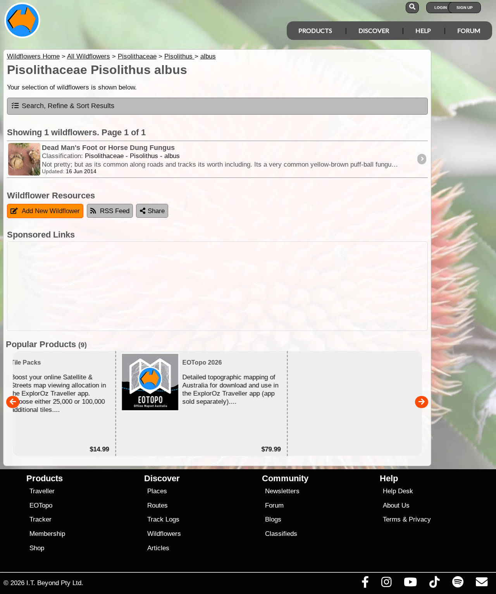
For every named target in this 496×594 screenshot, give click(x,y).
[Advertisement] (217, 286)
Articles (158, 548)
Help (423, 30)
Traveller (42, 491)
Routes (157, 505)
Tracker (40, 519)
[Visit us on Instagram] (386, 584)
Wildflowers (164, 533)
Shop (36, 548)
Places (157, 491)
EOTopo (40, 505)
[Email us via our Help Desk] (481, 584)
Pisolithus (179, 56)
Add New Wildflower (51, 211)
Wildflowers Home (33, 56)
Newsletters (282, 491)
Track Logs (163, 519)
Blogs (273, 519)
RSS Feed (114, 211)
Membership (47, 533)
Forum (468, 30)
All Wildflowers (88, 56)
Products (315, 30)
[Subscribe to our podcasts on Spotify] (457, 584)
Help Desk (398, 491)
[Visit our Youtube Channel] (410, 584)
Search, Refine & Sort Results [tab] (68, 106)
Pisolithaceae (137, 56)
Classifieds (281, 533)
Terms (392, 519)
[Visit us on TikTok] (435, 584)
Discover (373, 30)
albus (208, 56)
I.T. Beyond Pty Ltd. (54, 583)
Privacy (420, 519)
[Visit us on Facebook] (365, 584)
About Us (396, 505)
